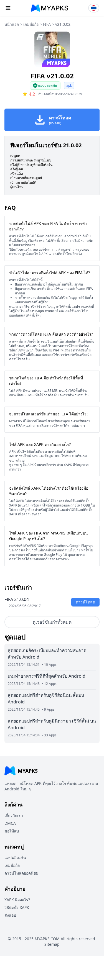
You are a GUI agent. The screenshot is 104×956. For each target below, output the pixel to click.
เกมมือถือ (31, 24)
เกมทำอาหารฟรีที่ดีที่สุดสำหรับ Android (46, 676)
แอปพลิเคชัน (15, 857)
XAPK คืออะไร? (17, 899)
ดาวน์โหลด (85, 602)
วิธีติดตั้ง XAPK (16, 907)
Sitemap (52, 944)
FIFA (47, 24)
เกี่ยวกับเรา (13, 815)
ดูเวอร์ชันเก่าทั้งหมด (52, 622)
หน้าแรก (11, 24)
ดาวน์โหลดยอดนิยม (21, 873)
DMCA (10, 823)
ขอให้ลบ (11, 831)
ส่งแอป (10, 915)
